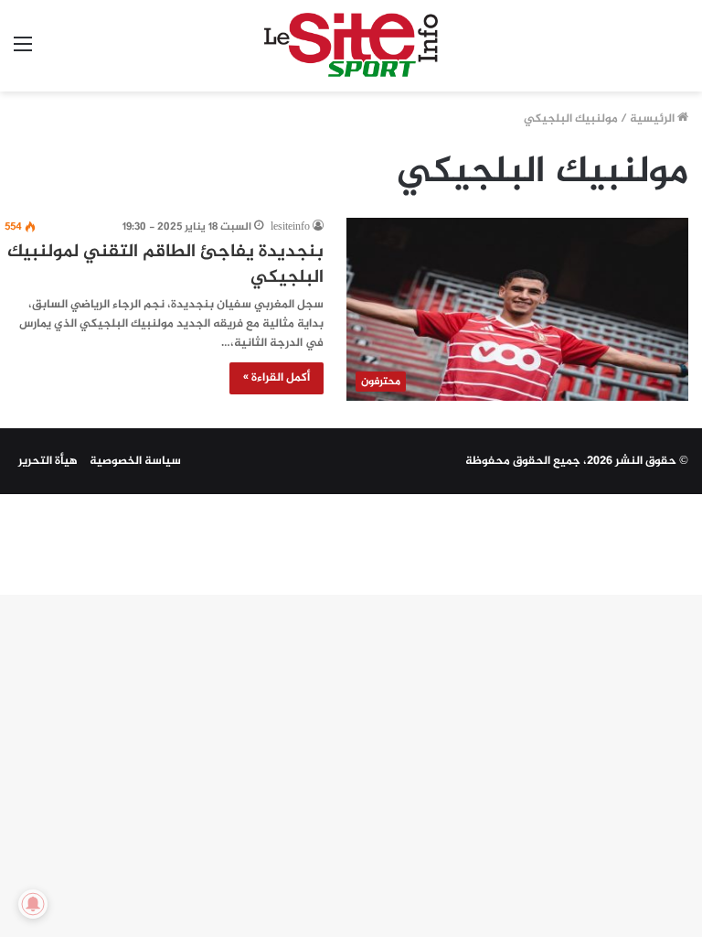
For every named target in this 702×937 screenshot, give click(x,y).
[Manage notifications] (33, 904)
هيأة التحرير (48, 461)
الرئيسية (653, 119)
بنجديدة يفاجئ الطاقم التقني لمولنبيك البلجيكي (165, 265)
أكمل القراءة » (276, 378)
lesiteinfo (290, 227)
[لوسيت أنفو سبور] (351, 46)
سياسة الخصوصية (135, 461)
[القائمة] (23, 52)
